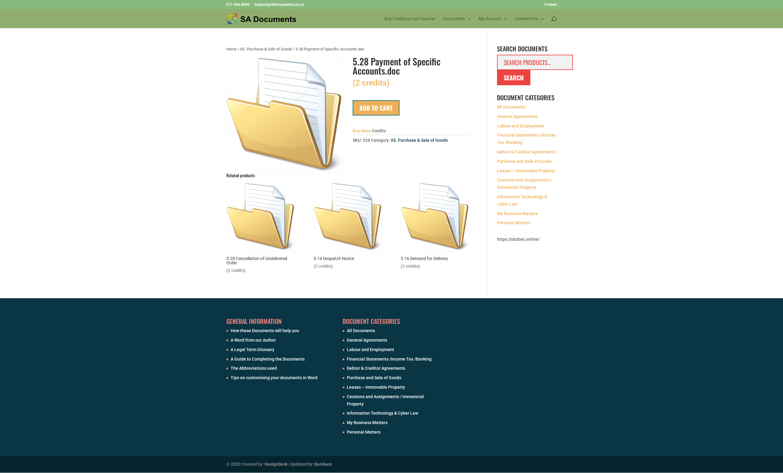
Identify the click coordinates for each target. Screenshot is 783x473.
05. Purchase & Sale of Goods (266, 49)
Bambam (323, 464)
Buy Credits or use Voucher (410, 18)
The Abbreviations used (254, 368)
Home (231, 49)
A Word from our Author (253, 340)
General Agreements (517, 116)
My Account (490, 18)
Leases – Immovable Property (526, 170)
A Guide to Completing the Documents (268, 359)
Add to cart (376, 107)
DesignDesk (276, 464)
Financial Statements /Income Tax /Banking (389, 359)
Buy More (362, 130)
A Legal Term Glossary (252, 349)
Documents (454, 18)
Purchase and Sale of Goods (524, 161)
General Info (526, 18)
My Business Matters (517, 213)
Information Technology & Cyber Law (382, 413)
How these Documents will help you (265, 330)
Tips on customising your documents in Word (274, 377)
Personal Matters (514, 222)
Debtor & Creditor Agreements (526, 151)
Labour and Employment (520, 125)
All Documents (511, 107)
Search (514, 77)
